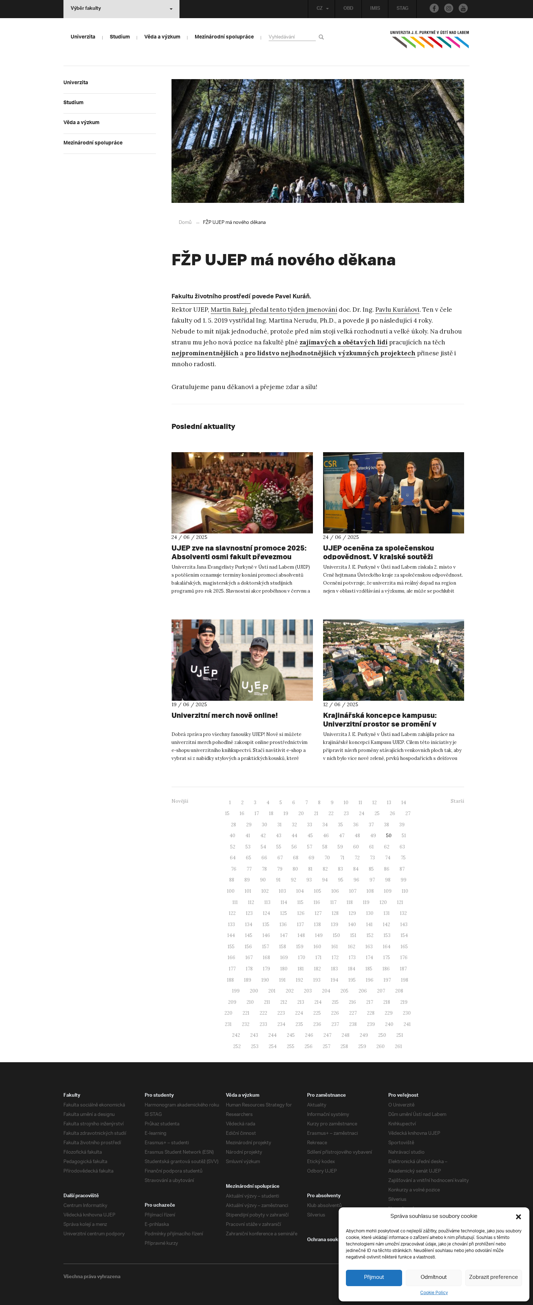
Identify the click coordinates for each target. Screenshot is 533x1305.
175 (386, 957)
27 (407, 813)
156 (248, 947)
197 (387, 980)
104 (300, 891)
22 (331, 813)
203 (308, 991)
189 (247, 980)
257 (326, 1046)
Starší (457, 801)
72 (357, 858)
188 (230, 980)
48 (357, 835)
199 (236, 991)
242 (236, 1035)
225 (317, 1013)
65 (248, 858)
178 (249, 969)
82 (325, 869)
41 (247, 835)
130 (369, 913)
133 (231, 924)
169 (284, 957)
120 (383, 902)
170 (301, 957)
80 (295, 869)
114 (284, 902)
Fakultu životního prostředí (211, 297)
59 (340, 847)
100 (231, 891)
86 (386, 869)
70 (327, 858)
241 (407, 1024)
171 (318, 957)
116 (317, 902)
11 (360, 802)
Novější (180, 801)
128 (335, 913)
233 (263, 1024)
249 (364, 1035)
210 (250, 1002)
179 (266, 969)
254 (273, 1046)
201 (272, 991)
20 (301, 813)
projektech (397, 353)
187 (403, 969)
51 (404, 835)
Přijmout (374, 1277)
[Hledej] (322, 37)
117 (333, 902)
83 (340, 869)
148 (301, 935)
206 (363, 991)
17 (257, 813)
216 (352, 1002)
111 (235, 902)
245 (291, 1035)
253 (255, 1046)
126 (301, 913)
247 (327, 1035)
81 (310, 869)
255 (290, 1046)
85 (371, 869)
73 (372, 858)
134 (248, 924)
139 (334, 924)
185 (368, 969)
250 (382, 1035)
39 (402, 825)
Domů (185, 222)
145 (248, 935)
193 (317, 980)
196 (369, 980)
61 (371, 847)
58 (324, 847)
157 (265, 947)
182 (317, 969)
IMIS (375, 9)
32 (294, 825)
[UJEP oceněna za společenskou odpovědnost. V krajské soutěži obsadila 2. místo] (393, 492)
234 (281, 1024)
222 (263, 1013)
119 (366, 902)
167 (249, 957)
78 (264, 869)
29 (249, 825)
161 (334, 947)
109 (388, 891)
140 (352, 924)
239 (371, 1024)
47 (341, 835)
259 (362, 1046)
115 (300, 902)
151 (353, 935)
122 (232, 913)
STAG (402, 9)
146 (266, 935)
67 (280, 858)
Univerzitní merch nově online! (225, 715)
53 (248, 847)
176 (404, 957)
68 (295, 858)
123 (249, 913)
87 (402, 869)
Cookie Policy (434, 1293)
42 (263, 835)
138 (317, 924)
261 (398, 1046)
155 (231, 947)
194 (334, 980)
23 (346, 813)
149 (319, 935)
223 (281, 1013)
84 (356, 869)
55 (278, 847)
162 (351, 947)
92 (293, 880)
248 (346, 1035)
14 (403, 802)
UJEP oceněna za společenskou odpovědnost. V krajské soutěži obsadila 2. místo (378, 556)
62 (386, 847)
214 (318, 1002)
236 (317, 1024)
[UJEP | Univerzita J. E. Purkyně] (430, 42)
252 (237, 1046)
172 (335, 957)
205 (344, 991)
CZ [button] (320, 9)
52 (232, 847)
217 (369, 1002)
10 (346, 802)
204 (326, 991)
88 (231, 880)
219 (404, 1002)
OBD (348, 9)
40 (232, 835)
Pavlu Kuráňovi (397, 310)
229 (389, 1013)
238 (353, 1024)
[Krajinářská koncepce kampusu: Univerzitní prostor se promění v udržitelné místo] (393, 660)
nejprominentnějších (205, 353)
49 (373, 835)
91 (278, 880)
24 (361, 813)
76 (233, 869)
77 (249, 869)
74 (388, 858)
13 (389, 802)
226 (335, 1013)
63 (402, 847)
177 (232, 969)
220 (228, 1013)
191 (282, 980)
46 (326, 835)
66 (264, 858)
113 (267, 902)
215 (335, 1002)
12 (374, 802)
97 (372, 880)
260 (380, 1046)
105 (317, 891)
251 (399, 1035)
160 (317, 947)
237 (335, 1024)
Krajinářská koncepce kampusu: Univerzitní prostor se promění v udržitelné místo (380, 724)
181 (301, 969)
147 (284, 935)
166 (231, 957)
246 (309, 1035)
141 (369, 924)
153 (387, 935)
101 (248, 891)
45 (310, 835)
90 (263, 880)
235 (299, 1024)
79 (279, 869)
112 (251, 902)
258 (344, 1046)
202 (290, 991)
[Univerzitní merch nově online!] (242, 660)
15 (227, 813)
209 (232, 1002)
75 (403, 858)
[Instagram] (448, 8)
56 (294, 847)
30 (264, 825)
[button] (518, 1216)
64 (233, 858)
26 (392, 813)
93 (309, 880)
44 (294, 835)
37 (371, 825)
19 (286, 813)
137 (300, 924)
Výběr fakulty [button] (86, 9)
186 (386, 969)
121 (400, 902)
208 (399, 991)
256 (309, 1046)
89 (247, 880)
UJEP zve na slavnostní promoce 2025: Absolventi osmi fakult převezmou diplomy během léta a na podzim (239, 556)
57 (309, 847)
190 (265, 980)
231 (228, 1024)
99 (403, 880)
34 (325, 825)
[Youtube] (463, 8)
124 (266, 913)
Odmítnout (434, 1277)
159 (299, 947)
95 (340, 880)
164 (387, 947)
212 (283, 1002)
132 (403, 913)
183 (334, 969)
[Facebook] (434, 8)
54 (263, 847)
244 (272, 1035)
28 (233, 825)
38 (386, 825)
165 (404, 947)
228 (371, 1013)
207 (381, 991)
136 (283, 924)
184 (351, 969)
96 (356, 880)
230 (407, 1013)
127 (318, 913)
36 (356, 825)
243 (254, 1035)
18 (271, 813)
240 (389, 1024)
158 (282, 947)
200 (254, 991)
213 (300, 1002)
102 (265, 891)
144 (231, 935)
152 (370, 935)
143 (404, 924)
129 (352, 913)
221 (246, 1013)
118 (350, 902)
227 (353, 1013)
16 (242, 813)
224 (299, 1013)
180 (284, 969)
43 (278, 835)
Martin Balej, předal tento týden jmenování (274, 310)
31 (279, 825)
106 (335, 891)
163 (369, 947)
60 (356, 847)
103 (282, 891)
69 (311, 858)
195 (352, 980)
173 (352, 957)
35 (340, 825)
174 (369, 957)
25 (377, 813)
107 (352, 891)
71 (342, 858)
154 (404, 935)
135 (266, 924)
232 (245, 1024)
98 (388, 880)
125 (283, 913)
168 (266, 957)
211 (267, 1002)
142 (386, 924)
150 (336, 935)
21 (316, 813)
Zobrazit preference (493, 1277)
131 (387, 913)
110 (405, 891)
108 (370, 891)
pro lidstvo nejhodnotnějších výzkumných (312, 353)
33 (309, 825)
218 (386, 1002)
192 (299, 980)
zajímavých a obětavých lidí (343, 342)
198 (404, 980)
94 (325, 880)
